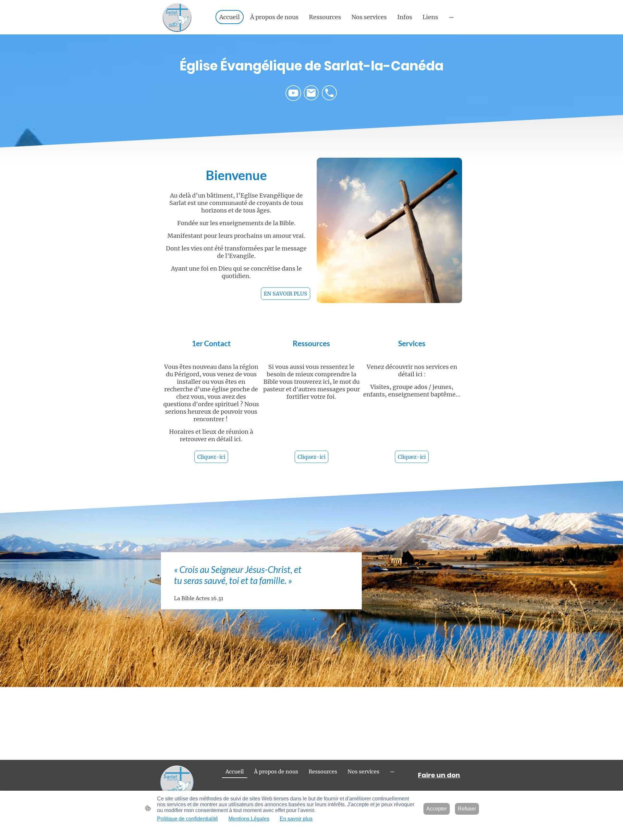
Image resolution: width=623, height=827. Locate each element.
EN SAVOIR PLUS (285, 293)
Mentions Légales (248, 818)
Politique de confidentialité (187, 818)
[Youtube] (293, 93)
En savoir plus (296, 818)
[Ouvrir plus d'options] (451, 17)
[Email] (311, 93)
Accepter (436, 808)
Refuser (467, 808)
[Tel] (329, 93)
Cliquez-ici (211, 457)
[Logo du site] (177, 17)
